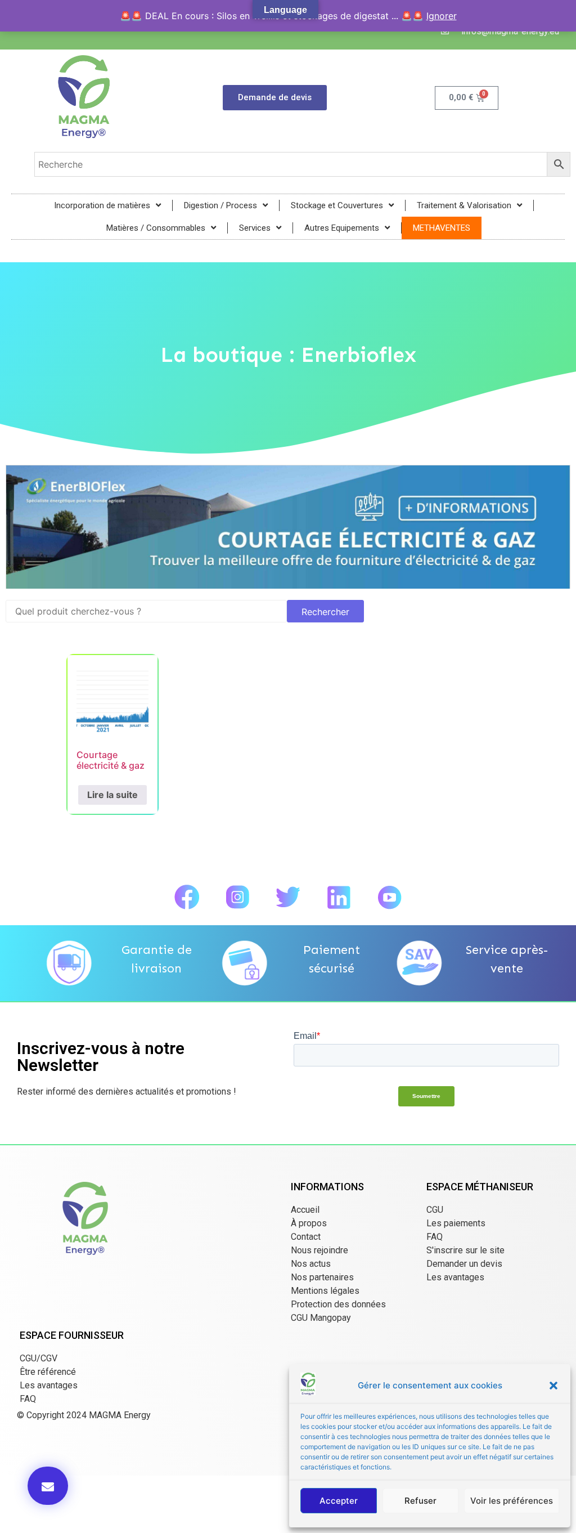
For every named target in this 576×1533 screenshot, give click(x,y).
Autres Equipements (341, 228)
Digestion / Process (220, 205)
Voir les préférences (511, 1500)
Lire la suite (112, 794)
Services (255, 228)
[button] (553, 1385)
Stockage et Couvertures (337, 205)
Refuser (420, 1500)
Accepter (339, 1500)
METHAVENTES (441, 228)
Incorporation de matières (102, 205)
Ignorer (441, 15)
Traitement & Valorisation (464, 205)
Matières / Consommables (155, 228)
